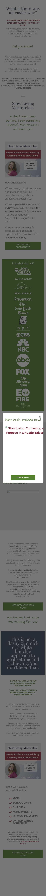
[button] (40, 417)
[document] (23, 448)
